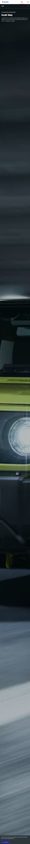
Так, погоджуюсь (5, 842)
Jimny (2, 6)
